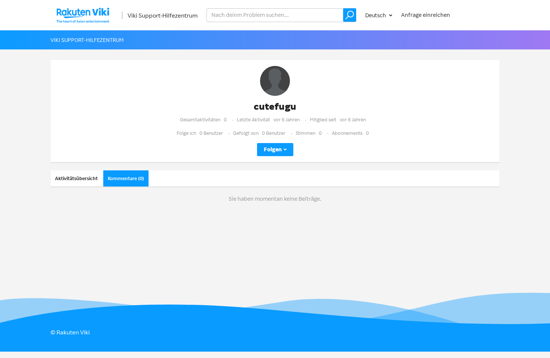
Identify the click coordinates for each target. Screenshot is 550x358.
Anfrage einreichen (425, 14)
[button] (349, 15)
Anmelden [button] (479, 14)
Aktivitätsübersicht (76, 178)
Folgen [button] (273, 149)
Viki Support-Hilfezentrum (163, 15)
